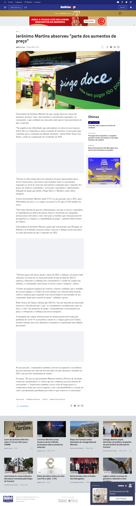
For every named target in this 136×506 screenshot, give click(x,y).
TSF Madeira (28, 2)
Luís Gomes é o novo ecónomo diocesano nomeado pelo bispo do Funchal (18, 478)
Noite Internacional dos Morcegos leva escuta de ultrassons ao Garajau (103, 149)
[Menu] (5, 7)
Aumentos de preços (57, 399)
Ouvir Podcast (121, 498)
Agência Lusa (8, 448)
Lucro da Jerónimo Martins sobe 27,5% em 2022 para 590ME (16, 442)
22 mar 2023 (32, 47)
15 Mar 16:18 (122, 451)
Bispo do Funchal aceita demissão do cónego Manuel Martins (83, 442)
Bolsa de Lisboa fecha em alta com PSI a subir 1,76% (50, 477)
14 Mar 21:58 (89, 448)
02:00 (48, 482)
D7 (5, 2)
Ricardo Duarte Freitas (110, 451)
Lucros (44, 399)
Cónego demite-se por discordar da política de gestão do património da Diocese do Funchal (117, 443)
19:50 (15, 448)
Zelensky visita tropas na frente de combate (101, 126)
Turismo (10, 2)
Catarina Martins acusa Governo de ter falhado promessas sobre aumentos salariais (50, 443)
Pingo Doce (20, 399)
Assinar (122, 7)
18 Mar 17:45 (51, 451)
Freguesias (18, 2)
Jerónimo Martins (33, 399)
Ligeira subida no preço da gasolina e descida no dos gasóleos (115, 478)
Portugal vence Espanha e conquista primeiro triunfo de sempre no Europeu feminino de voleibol (103, 137)
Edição (15, 7)
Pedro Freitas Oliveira (76, 448)
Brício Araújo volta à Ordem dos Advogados (83, 477)
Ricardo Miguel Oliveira (77, 482)
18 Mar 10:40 (90, 482)
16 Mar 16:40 (24, 485)
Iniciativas (37, 2)
